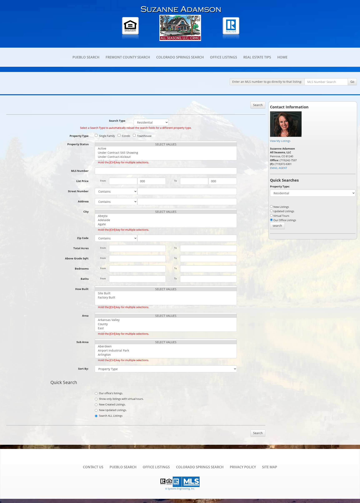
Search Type (117, 121)
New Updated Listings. (113, 410)
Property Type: (280, 186)
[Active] (166, 148)
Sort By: (83, 368)
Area (85, 315)
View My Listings (280, 141)
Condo (126, 136)
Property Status (78, 144)
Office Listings (223, 57)
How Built (82, 289)
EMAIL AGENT (278, 168)
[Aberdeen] (166, 346)
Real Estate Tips (257, 57)
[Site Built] (166, 293)
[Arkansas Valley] (166, 320)
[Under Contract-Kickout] (166, 157)
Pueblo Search (85, 57)
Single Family (107, 136)
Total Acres (81, 248)
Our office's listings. (111, 393)
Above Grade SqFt (77, 258)
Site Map (269, 467)
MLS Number (80, 171)
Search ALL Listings (110, 416)
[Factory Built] (166, 297)
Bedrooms (82, 268)
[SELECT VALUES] (166, 144)
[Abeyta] (166, 216)
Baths (85, 279)
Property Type (79, 136)
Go (352, 82)
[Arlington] (166, 355)
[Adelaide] (166, 220)
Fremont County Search (128, 57)
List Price (82, 181)
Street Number (78, 191)
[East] (166, 328)
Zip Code (83, 238)
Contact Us (93, 467)
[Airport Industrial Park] (166, 350)
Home (282, 57)
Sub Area (82, 342)
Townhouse (144, 136)
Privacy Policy (243, 467)
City (86, 211)
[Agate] (166, 224)
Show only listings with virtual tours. (121, 399)
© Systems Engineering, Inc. (180, 488)
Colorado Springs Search (180, 57)
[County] (166, 324)
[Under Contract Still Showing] (166, 153)
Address (83, 201)
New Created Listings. (112, 404)
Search (258, 105)
